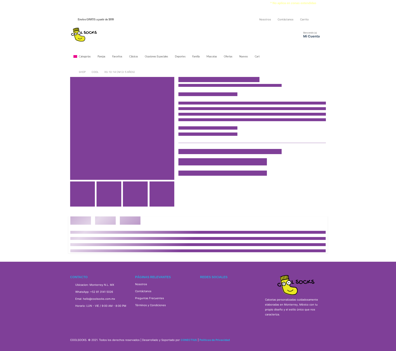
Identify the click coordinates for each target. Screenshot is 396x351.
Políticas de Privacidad (214, 340)
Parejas (102, 56)
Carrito (304, 19)
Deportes (180, 56)
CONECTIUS (189, 340)
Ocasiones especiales (156, 56)
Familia (196, 56)
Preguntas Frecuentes (149, 298)
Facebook (204, 287)
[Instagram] (322, 19)
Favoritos (117, 56)
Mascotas (211, 56)
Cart (257, 56)
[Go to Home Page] (71, 72)
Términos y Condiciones (150, 305)
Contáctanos (285, 19)
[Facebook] (315, 19)
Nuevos (243, 56)
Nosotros (265, 19)
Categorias (85, 56)
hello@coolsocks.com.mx (99, 298)
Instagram (214, 287)
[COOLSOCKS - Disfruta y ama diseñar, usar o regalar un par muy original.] (83, 35)
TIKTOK (224, 287)
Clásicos (133, 56)
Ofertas (228, 56)
